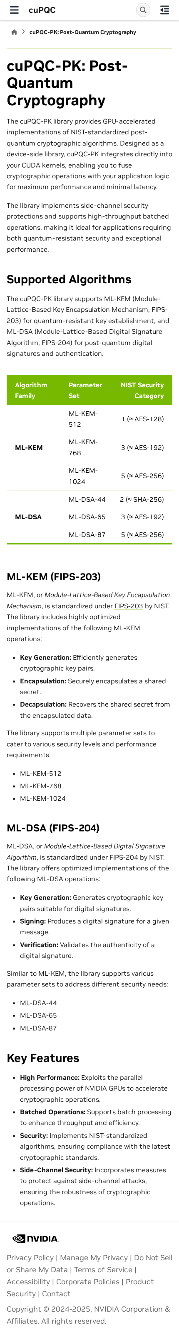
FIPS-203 (128, 606)
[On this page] (164, 10)
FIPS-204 (123, 857)
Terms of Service (103, 1269)
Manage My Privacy (94, 1257)
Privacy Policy (30, 1257)
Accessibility (28, 1281)
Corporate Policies (87, 1281)
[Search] (143, 10)
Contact (56, 1293)
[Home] (14, 32)
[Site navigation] (14, 10)
